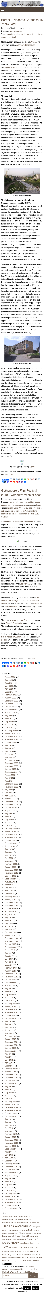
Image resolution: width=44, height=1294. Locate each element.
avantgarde (35, 1222)
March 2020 (10, 861)
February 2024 (11, 760)
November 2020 (11, 837)
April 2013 (9, 1095)
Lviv (5, 1247)
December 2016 (11, 973)
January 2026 (10, 697)
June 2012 (9, 1122)
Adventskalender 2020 (9, 1219)
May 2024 (9, 751)
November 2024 (11, 739)
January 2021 (10, 831)
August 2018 (10, 914)
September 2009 (12, 1208)
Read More (22, 1291)
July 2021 (9, 813)
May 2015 (9, 1027)
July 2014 (9, 1053)
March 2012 (10, 1131)
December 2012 (11, 1107)
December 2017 (11, 938)
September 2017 (12, 947)
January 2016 (10, 1006)
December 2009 (11, 1199)
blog (33, 658)
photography (14, 1251)
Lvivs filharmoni (12, 1247)
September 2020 (12, 843)
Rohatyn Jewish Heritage (9, 1257)
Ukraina (25, 1260)
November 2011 (11, 1143)
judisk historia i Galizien (25, 1236)
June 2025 (9, 718)
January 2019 (10, 899)
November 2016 (11, 976)
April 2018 (9, 926)
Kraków (14, 1242)
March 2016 (10, 1000)
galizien (4, 1233)
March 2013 (10, 1098)
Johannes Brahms (30, 1233)
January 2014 (10, 1071)
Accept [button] (27, 1288)
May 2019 (9, 887)
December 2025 (11, 700)
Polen (25, 1251)
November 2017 (11, 941)
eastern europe (35, 507)
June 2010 (9, 1181)
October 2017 (10, 944)
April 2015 (9, 1030)
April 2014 (9, 1062)
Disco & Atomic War (14, 623)
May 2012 (9, 1125)
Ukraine (4, 516)
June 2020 (9, 852)
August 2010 (10, 1175)
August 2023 (10, 775)
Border (33, 41)
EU (7, 1230)
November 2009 (11, 1202)
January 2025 (10, 733)
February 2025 (11, 730)
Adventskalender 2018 (9, 1216)
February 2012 (11, 1134)
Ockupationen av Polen (25, 1247)
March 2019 (10, 893)
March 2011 (10, 1160)
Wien (38, 1261)
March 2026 (10, 691)
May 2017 (9, 959)
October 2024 (10, 742)
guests (12, 31)
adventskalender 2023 (24, 1222)
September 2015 (12, 1018)
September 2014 (12, 1051)
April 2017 (9, 962)
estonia (11, 505)
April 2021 (9, 822)
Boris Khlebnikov (21, 507)
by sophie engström (25, 502)
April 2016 (9, 997)
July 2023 (9, 778)
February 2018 (11, 932)
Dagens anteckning (17, 1225)
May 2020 (9, 855)
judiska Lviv (12, 1236)
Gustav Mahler (18, 1233)
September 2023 (12, 772)
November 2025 (11, 703)
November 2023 (11, 766)
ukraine (38, 505)
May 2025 (9, 721)
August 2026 (10, 677)
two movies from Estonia (20, 620)
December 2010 (11, 1166)
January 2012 (10, 1137)
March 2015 (10, 1033)
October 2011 (10, 1146)
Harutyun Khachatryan (33, 34)
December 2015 (11, 1009)
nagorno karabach (8, 37)
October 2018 (10, 908)
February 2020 (11, 864)
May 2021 (9, 819)
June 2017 (9, 956)
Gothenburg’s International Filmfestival (17, 521)
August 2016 (10, 985)
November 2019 (11, 872)
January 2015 (10, 1039)
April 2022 (9, 795)
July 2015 (9, 1021)
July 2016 (9, 988)
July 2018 (9, 917)
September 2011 (12, 1148)
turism (19, 1261)
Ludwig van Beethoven (29, 1243)
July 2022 (9, 789)
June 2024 (9, 748)
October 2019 (10, 875)
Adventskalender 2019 (25, 1216)
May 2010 (9, 1184)
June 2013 (9, 1089)
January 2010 (10, 1196)
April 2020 (9, 858)
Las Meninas (25, 583)
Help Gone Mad (11, 606)
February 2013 (11, 1101)
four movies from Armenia (11, 636)
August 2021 (10, 810)
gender (10, 1233)
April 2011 (9, 1157)
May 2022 (9, 792)
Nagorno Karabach (11, 67)
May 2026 (9, 686)
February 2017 (11, 967)
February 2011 (11, 1163)
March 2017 (10, 965)
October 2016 (10, 979)
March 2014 (10, 1065)
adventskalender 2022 (9, 1222)
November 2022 (11, 786)
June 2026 (9, 683)
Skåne (10, 1261)
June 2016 (9, 991)
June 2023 (9, 781)
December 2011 (11, 1140)
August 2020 (10, 846)
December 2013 (11, 1074)
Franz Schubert (22, 1230)
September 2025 (12, 709)
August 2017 (10, 950)
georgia (18, 505)
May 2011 (9, 1154)
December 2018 (11, 902)
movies (19, 31)
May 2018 (9, 923)
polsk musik (36, 1255)
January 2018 (10, 935)
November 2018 (11, 905)
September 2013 (12, 1083)
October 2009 (10, 1205)
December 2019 (11, 870)
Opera (36, 1247)
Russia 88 (37, 603)
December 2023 (11, 763)
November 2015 (11, 1012)
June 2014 (9, 1056)
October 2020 (10, 840)
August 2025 (10, 712)
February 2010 (11, 1193)
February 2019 (11, 896)
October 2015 (10, 1015)
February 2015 (11, 1036)
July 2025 (9, 715)
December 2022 (11, 783)
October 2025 (10, 706)
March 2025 (10, 727)
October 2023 (10, 769)
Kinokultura (8, 474)
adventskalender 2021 (25, 1219)
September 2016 (12, 982)
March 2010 (10, 1190)
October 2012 (10, 1113)
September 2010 (12, 1172)
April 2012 (9, 1128)
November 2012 (11, 1110)
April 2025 (9, 724)
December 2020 (11, 834)
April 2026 (9, 688)
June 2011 (9, 1151)
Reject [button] (35, 1288)
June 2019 (9, 884)
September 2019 (12, 878)
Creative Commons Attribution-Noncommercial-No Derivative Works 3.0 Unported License (19, 1269)
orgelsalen (5, 1251)
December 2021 (11, 801)
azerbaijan (18, 34)
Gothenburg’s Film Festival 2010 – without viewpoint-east (21, 492)
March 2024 (10, 757)
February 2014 (11, 1068)
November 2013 (11, 1077)
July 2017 (9, 953)
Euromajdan (13, 1230)
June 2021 (9, 816)
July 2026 (9, 680)
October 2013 (10, 1080)
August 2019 (10, 881)
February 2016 (11, 1003)
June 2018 (9, 920)
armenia (9, 34)
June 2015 (9, 1024)
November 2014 (11, 1045)
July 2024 (9, 745)
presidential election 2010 (28, 513)
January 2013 (10, 1104)
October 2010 (10, 1169)
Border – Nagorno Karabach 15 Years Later (22, 21)
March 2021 (10, 825)
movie (14, 513)
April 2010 (9, 1187)
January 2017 (10, 970)
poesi (19, 1251)
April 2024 (9, 754)
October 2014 (10, 1048)
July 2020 (9, 849)
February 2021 (11, 828)
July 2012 (9, 1119)
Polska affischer (24, 1254)
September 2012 (12, 1116)
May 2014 (9, 1060)
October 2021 (10, 807)
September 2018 (12, 911)
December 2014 (11, 1042)
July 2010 (9, 1178)
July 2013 (9, 1086)
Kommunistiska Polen (19, 1239)
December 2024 (11, 736)
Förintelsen (33, 1230)
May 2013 (9, 1092)
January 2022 (10, 798)
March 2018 (10, 929)
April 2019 (9, 890)
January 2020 (10, 867)
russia (31, 505)
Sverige (14, 1261)
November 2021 (11, 804)
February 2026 (11, 694)
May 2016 (9, 994)
